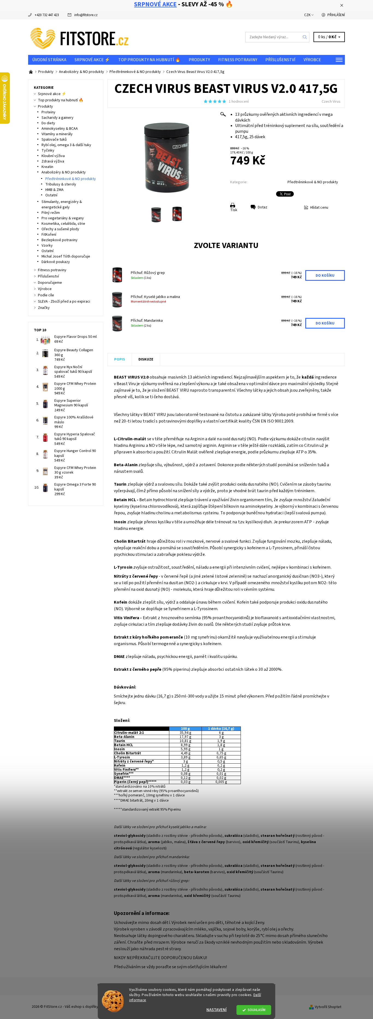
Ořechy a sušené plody (60, 229)
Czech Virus (331, 101)
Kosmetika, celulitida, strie (63, 223)
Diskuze (145, 359)
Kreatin (47, 167)
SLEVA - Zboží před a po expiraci (64, 301)
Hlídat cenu (319, 207)
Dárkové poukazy (56, 262)
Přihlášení (336, 15)
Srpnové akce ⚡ (92, 60)
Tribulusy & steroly (60, 184)
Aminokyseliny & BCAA (60, 128)
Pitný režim (51, 212)
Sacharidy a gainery (57, 117)
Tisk (233, 210)
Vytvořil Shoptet (328, 1007)
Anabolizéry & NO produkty (64, 172)
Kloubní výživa (53, 156)
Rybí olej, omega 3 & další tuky (66, 145)
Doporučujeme (50, 282)
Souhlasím (256, 1009)
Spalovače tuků (54, 139)
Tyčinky (48, 150)
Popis (119, 359)
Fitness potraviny (237, 60)
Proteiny (48, 112)
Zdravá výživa (53, 161)
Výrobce (312, 60)
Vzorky (47, 245)
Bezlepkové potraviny (60, 240)
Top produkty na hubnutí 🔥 (149, 60)
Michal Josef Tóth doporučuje (66, 256)
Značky (44, 308)
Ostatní (51, 195)
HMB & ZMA (54, 190)
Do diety (48, 123)
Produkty (199, 60)
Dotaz (262, 207)
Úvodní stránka (49, 60)
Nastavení (216, 1010)
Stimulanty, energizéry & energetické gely (62, 204)
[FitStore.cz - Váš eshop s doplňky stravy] (79, 37)
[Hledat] (305, 37)
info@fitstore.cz (85, 15)
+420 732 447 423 (47, 15)
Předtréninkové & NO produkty (313, 182)
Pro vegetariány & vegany (63, 218)
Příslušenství (280, 60)
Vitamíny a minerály (57, 134)
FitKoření (49, 234)
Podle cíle (46, 295)
